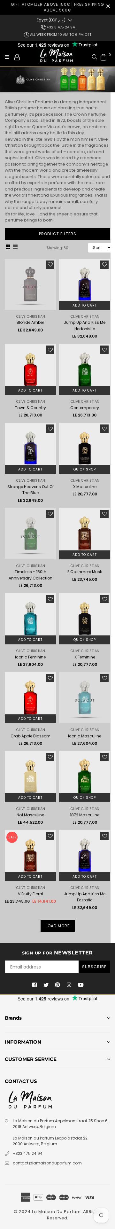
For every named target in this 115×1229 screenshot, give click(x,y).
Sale (12, 837)
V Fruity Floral (30, 894)
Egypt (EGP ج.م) (51, 20)
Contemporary (84, 407)
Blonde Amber (30, 322)
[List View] (15, 247)
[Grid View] (8, 247)
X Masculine (84, 486)
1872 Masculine (84, 815)
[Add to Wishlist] (50, 265)
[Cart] (103, 57)
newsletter (57, 953)
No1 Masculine (30, 815)
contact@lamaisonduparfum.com (47, 1163)
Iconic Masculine (84, 736)
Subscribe (94, 966)
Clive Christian (30, 316)
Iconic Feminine (30, 657)
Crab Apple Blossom (30, 736)
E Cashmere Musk (84, 571)
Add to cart (85, 305)
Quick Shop (84, 469)
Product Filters (57, 234)
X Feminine (84, 657)
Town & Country (30, 407)
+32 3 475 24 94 (60, 27)
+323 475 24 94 (27, 1153)
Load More (58, 926)
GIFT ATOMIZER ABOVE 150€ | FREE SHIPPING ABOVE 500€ (57, 7)
